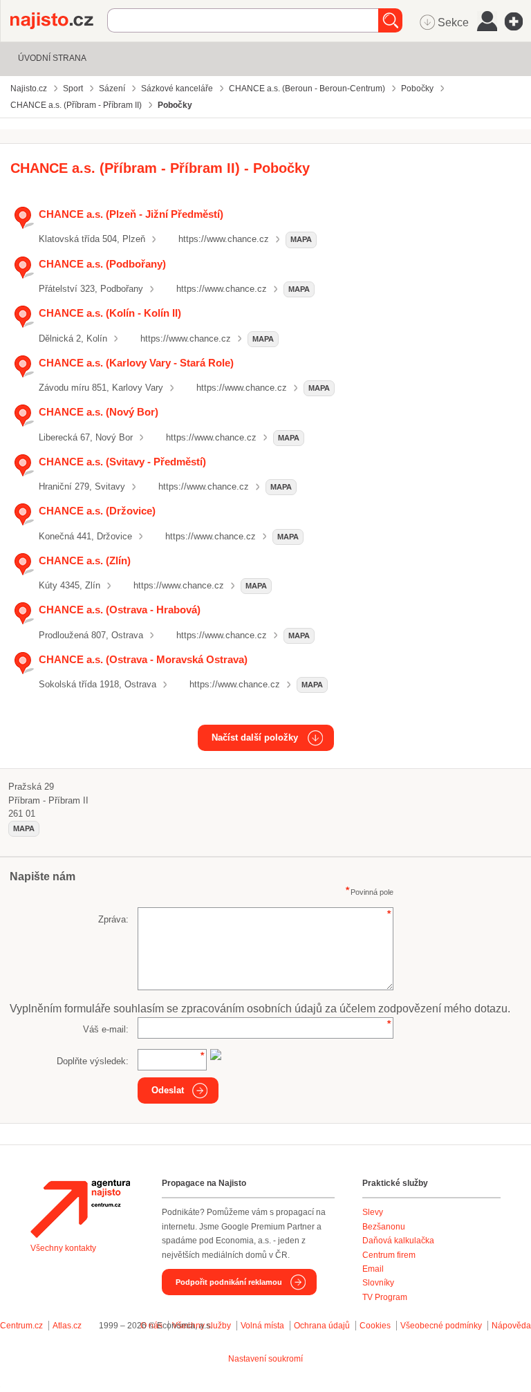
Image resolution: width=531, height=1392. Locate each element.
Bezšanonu (383, 1227)
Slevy (372, 1212)
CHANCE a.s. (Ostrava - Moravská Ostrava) (143, 659)
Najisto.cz (58, 20)
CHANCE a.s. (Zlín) (85, 560)
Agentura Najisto (80, 1209)
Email (373, 1269)
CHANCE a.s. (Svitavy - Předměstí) (122, 461)
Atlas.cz (67, 1325)
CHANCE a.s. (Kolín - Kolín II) (110, 313)
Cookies (375, 1325)
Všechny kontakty (63, 1248)
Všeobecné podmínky (441, 1325)
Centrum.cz (21, 1325)
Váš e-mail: (106, 1029)
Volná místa (262, 1325)
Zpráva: (113, 919)
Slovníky (378, 1283)
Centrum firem (389, 1255)
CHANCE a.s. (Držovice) (97, 511)
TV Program (384, 1297)
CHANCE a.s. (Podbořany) (102, 264)
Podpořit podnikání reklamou (229, 1282)
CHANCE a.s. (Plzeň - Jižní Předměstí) (131, 214)
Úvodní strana (52, 58)
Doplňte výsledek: (93, 1061)
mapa (301, 239)
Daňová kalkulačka (398, 1240)
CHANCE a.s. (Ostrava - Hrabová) (120, 609)
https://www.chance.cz (223, 239)
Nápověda (511, 1325)
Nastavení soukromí (265, 1359)
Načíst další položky (255, 737)
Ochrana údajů (322, 1325)
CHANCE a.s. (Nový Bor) (98, 412)
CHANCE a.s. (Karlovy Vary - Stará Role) (136, 363)
